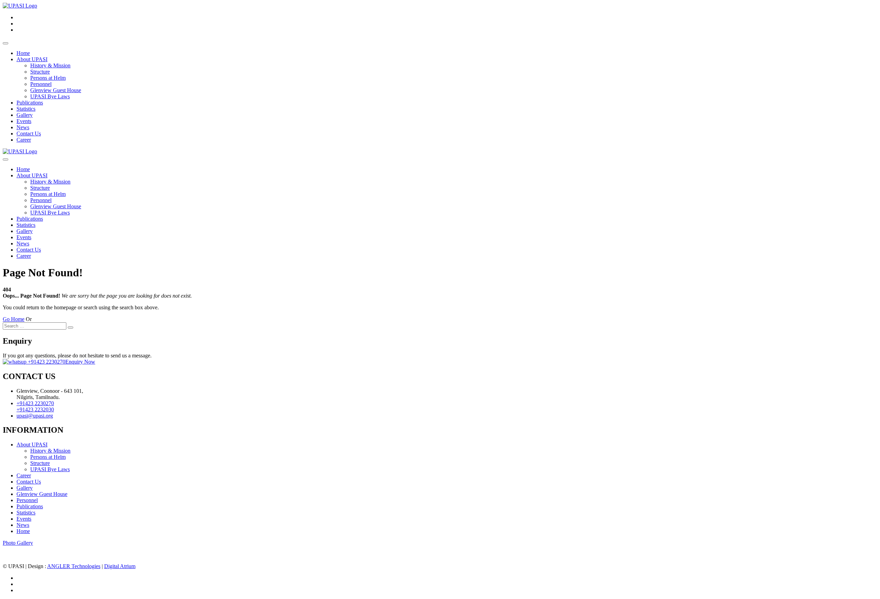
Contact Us (28, 133)
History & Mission (50, 65)
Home (23, 53)
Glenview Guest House (55, 90)
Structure (40, 72)
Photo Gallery (18, 543)
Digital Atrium (119, 566)
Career (23, 140)
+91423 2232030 (35, 409)
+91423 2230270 (45, 362)
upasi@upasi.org (34, 416)
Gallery (24, 115)
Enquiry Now (80, 362)
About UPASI (31, 59)
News (22, 127)
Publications (29, 103)
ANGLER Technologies (73, 566)
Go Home (13, 319)
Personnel (41, 84)
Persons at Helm (48, 78)
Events (23, 121)
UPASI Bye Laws (50, 96)
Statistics (25, 109)
